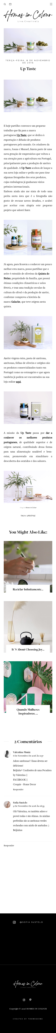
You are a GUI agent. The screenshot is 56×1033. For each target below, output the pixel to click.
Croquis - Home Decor (24, 784)
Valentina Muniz (21, 752)
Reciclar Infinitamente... (28, 589)
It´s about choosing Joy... (28, 649)
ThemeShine (35, 1019)
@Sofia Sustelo (31, 922)
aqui (18, 382)
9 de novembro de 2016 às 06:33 (28, 806)
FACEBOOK (19, 780)
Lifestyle (31, 515)
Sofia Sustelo (20, 802)
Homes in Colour (36, 1009)
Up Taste (21, 135)
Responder (18, 789)
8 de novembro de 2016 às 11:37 (28, 756)
